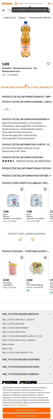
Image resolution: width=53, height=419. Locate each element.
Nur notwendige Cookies (26, 416)
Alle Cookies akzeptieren (26, 410)
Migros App (7, 348)
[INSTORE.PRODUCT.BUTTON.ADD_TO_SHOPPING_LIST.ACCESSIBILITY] (21, 189)
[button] (26, 96)
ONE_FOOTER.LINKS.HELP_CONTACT (18, 319)
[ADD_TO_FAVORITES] (48, 63)
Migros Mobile (8, 344)
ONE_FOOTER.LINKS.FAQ (13, 323)
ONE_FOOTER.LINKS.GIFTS (13, 332)
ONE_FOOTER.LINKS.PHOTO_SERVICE (19, 340)
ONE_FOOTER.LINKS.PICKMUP (15, 328)
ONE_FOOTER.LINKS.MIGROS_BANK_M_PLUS (22, 336)
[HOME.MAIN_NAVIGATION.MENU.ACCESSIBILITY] (3, 10)
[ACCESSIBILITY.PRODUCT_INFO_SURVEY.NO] (32, 239)
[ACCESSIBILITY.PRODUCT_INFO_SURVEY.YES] (20, 239)
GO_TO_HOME (6, 4)
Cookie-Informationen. (20, 405)
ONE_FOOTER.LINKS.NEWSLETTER (17, 352)
